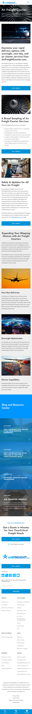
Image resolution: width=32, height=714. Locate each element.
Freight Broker (16, 702)
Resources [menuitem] (4, 653)
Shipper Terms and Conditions (16, 700)
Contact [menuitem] (19, 653)
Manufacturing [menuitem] (21, 613)
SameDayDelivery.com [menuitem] (23, 674)
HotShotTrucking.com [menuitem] (23, 668)
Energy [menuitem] (19, 607)
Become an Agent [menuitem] (22, 648)
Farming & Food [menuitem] (21, 610)
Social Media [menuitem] (5, 662)
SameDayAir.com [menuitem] (22, 671)
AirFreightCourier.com (17, 217)
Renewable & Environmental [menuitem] (21, 619)
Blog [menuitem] (2, 665)
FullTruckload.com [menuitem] (22, 665)
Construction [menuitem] (21, 605)
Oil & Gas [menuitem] (19, 616)
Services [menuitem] (3, 598)
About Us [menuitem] (19, 637)
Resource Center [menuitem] (6, 657)
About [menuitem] (19, 633)
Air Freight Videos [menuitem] (6, 660)
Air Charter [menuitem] (4, 605)
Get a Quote (16, 88)
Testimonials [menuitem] (20, 643)
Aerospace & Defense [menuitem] (23, 602)
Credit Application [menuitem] (6, 668)
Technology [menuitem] (20, 626)
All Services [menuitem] (4, 602)
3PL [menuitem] (18, 628)
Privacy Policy (16, 696)
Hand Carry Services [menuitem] (7, 607)
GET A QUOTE (16, 539)
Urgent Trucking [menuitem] (6, 610)
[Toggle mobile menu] (28, 2)
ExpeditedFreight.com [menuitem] (23, 662)
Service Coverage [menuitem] (6, 633)
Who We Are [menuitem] (20, 640)
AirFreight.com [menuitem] (21, 660)
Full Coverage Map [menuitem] (7, 637)
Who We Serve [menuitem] (21, 598)
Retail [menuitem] (18, 623)
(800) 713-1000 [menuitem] (21, 657)
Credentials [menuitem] (20, 645)
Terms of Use (16, 698)
